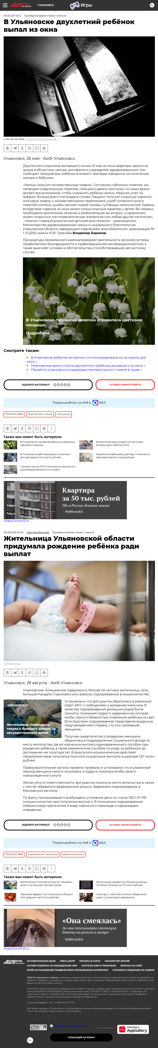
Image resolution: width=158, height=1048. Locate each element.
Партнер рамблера (104, 1027)
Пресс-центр (67, 961)
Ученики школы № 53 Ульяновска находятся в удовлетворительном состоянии (48, 468)
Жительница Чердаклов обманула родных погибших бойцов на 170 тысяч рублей (121, 883)
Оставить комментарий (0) (125, 384)
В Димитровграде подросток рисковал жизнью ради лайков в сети (119, 443)
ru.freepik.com (12, 663)
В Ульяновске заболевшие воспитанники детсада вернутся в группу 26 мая (45, 456)
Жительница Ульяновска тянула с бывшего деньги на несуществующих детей (46, 883)
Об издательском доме (41, 961)
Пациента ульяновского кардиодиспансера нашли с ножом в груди (85, 370)
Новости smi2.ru (16, 521)
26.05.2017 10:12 (12, 15)
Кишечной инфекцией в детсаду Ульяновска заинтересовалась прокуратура (123, 456)
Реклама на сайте (131, 965)
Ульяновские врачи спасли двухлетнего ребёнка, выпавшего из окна (87, 365)
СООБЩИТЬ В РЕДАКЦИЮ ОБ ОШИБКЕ (134, 970)
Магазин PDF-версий (117, 961)
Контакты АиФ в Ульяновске (99, 965)
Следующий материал (81, 1037)
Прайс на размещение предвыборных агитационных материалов (67, 970)
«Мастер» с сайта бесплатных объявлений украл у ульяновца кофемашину (121, 896)
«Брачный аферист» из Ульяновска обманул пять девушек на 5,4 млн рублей (46, 896)
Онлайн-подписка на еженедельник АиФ (52, 965)
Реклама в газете (89, 961)
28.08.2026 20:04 (14, 532)
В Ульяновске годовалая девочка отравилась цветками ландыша (84, 322)
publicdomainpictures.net (41, 139)
